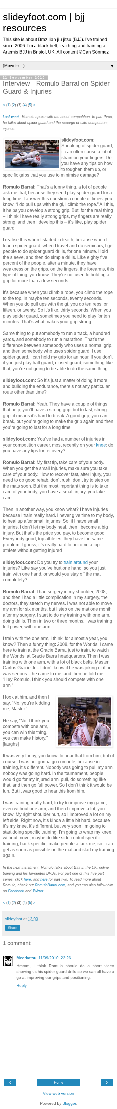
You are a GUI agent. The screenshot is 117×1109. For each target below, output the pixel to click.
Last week (11, 116)
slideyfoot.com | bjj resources (44, 22)
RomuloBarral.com (50, 885)
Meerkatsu (26, 957)
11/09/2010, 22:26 (54, 957)
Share (12, 928)
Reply (21, 985)
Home (58, 1083)
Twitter (37, 891)
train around (76, 562)
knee (101, 445)
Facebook (16, 891)
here (27, 879)
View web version (58, 1093)
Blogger (69, 1103)
